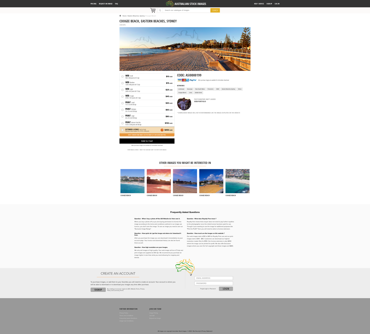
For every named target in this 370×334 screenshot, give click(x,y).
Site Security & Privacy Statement (202, 331)
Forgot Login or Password (208, 289)
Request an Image (155, 318)
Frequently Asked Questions (128, 318)
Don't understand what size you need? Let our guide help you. (147, 135)
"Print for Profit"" (192, 229)
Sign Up (269, 4)
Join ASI (152, 315)
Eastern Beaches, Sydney (136, 16)
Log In (277, 4)
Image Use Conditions (126, 321)
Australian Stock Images (190, 4)
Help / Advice (259, 4)
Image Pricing (153, 313)
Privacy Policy (123, 313)
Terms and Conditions (126, 315)
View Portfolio (200, 101)
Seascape (122, 25)
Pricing (93, 4)
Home (124, 16)
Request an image (105, 4)
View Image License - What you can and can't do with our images (146, 150)
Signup (98, 289)
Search (215, 10)
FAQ (116, 4)
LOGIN (226, 288)
